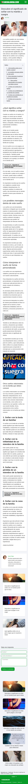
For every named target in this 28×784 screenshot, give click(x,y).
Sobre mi (20, 782)
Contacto (14, 782)
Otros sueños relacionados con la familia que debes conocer (15, 82)
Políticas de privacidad (6, 782)
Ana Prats (7, 17)
